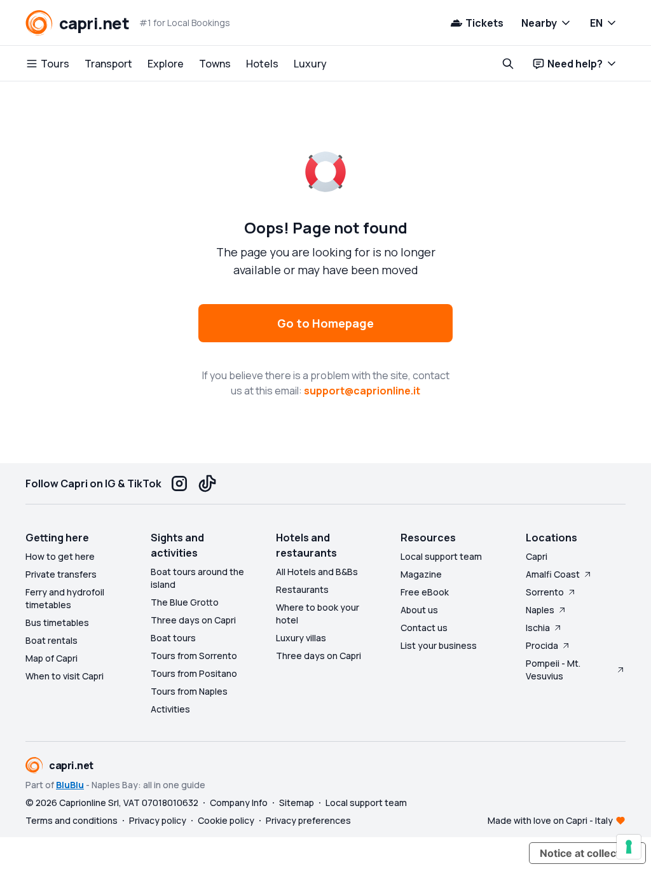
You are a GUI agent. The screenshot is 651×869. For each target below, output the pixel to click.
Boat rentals (51, 640)
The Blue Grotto (185, 602)
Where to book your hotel (317, 613)
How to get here (60, 556)
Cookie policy (226, 820)
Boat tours (173, 638)
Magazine (421, 574)
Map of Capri (51, 658)
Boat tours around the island (197, 578)
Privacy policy (157, 820)
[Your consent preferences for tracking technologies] (629, 847)
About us (419, 610)
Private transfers (61, 574)
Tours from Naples (189, 691)
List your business (439, 645)
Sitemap (296, 802)
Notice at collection (587, 853)
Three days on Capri (193, 620)
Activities (170, 709)
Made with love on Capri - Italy (550, 820)
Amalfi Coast (553, 574)
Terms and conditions (71, 820)
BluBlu (70, 785)
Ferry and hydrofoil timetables (64, 598)
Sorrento (545, 592)
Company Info (239, 802)
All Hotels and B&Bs (317, 572)
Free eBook (425, 592)
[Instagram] (179, 483)
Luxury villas (301, 638)
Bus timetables (57, 622)
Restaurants (302, 589)
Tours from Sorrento (194, 656)
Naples (540, 610)
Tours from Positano (194, 673)
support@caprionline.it (362, 391)
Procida (542, 645)
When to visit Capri (64, 676)
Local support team (441, 556)
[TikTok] (207, 483)
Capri (536, 556)
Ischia (538, 628)
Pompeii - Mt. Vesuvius (553, 669)
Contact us (424, 628)
